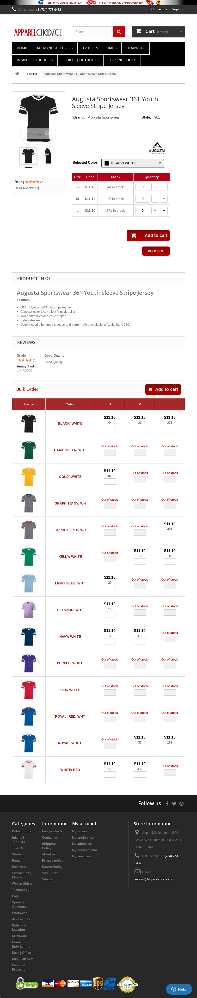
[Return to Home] (17, 74)
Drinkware (19, 936)
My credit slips (83, 837)
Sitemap (48, 879)
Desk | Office (21, 953)
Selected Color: (85, 162)
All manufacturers (55, 48)
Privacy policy (52, 860)
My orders (79, 831)
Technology (20, 890)
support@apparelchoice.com (154, 879)
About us (48, 854)
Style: (146, 117)
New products (52, 831)
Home (22, 48)
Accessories (21, 919)
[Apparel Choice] (38, 32)
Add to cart (166, 389)
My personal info (84, 850)
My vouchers (81, 856)
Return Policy (52, 867)
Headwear (135, 48)
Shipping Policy (122, 60)
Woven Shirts (22, 883)
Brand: (79, 117)
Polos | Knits (21, 831)
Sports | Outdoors (80, 60)
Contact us (159, 9)
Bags (112, 48)
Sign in (177, 9)
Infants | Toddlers (35, 60)
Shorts (17, 854)
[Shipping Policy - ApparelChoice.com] (98, 2)
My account (84, 823)
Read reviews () (27, 188)
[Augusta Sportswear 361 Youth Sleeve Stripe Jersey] (28, 156)
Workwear (19, 913)
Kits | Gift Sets (22, 959)
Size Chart (49, 873)
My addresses (82, 844)
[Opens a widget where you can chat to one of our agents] (179, 990)
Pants (16, 860)
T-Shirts (90, 48)
